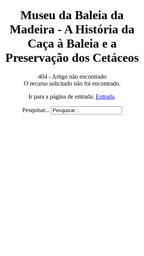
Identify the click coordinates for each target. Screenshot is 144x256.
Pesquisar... (36, 110)
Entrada (105, 96)
